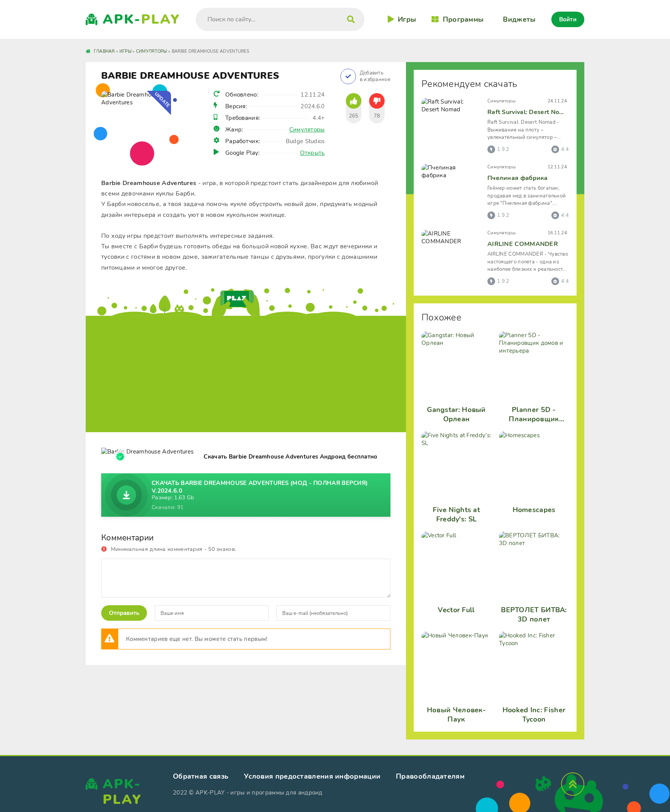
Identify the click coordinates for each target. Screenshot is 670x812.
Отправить (124, 613)
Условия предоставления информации (312, 776)
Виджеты (519, 19)
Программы (463, 19)
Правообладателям (430, 776)
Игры (407, 19)
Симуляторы (307, 129)
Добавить (375, 76)
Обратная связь (200, 776)
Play (141, 19)
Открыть (312, 153)
